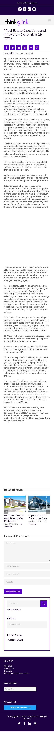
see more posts (14, 609)
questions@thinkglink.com (27, 3)
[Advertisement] (27, 238)
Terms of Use (23, 673)
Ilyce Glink (10, 53)
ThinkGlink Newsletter (20, 707)
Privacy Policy (10, 673)
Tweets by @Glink (15, 639)
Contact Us (9, 668)
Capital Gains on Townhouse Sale (32, 517)
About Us (8, 665)
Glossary (8, 670)
